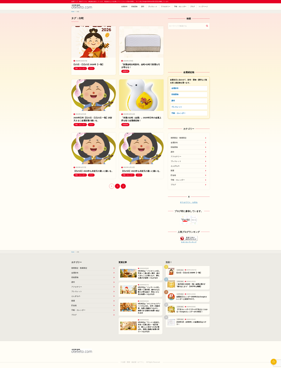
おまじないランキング (188, 242)
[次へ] (123, 186)
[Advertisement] (189, 49)
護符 (142, 6)
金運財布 (124, 6)
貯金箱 (173, 175)
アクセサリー (165, 6)
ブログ (192, 6)
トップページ (203, 6)
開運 (172, 170)
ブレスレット (152, 6)
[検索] (207, 26)
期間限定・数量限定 (178, 138)
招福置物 (134, 6)
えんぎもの (175, 166)
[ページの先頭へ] (274, 362)
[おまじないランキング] (189, 239)
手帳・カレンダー (180, 6)
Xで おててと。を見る (189, 202)
